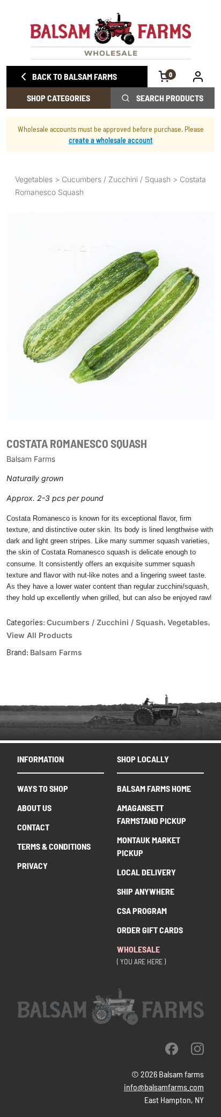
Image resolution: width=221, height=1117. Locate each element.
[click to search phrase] (125, 98)
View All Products (39, 635)
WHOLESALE (138, 949)
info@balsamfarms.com (164, 1087)
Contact (33, 827)
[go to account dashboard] (198, 76)
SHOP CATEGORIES (58, 98)
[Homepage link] (110, 36)
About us (34, 808)
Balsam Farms (56, 652)
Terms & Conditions (54, 846)
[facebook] (171, 1048)
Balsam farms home (154, 788)
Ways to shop (42, 788)
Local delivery (146, 872)
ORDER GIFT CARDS (150, 930)
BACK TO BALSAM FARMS (74, 76)
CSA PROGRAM (142, 910)
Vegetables (34, 179)
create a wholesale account (111, 140)
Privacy (32, 865)
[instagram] (197, 1048)
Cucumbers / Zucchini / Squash (116, 179)
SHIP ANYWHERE (145, 891)
